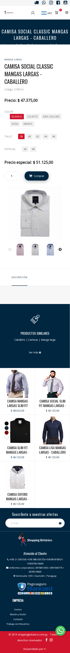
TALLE (8, 136)
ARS (49, 13)
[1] (35, 213)
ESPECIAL (10, 149)
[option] (20, 249)
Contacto (18, 619)
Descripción (19, 277)
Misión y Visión (18, 614)
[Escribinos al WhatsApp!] (60, 631)
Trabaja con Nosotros (17, 624)
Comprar (39, 176)
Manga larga (13, 59)
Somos (18, 609)
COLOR (8, 111)
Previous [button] (10, 249)
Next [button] (60, 249)
